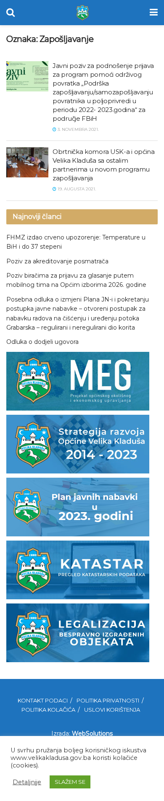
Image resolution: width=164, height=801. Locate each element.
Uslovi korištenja (112, 709)
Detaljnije (27, 782)
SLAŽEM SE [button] (70, 781)
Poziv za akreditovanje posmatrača (57, 261)
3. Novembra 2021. (77, 129)
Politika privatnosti (108, 700)
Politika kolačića (48, 709)
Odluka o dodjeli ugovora (42, 342)
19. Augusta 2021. (76, 189)
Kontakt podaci (43, 700)
